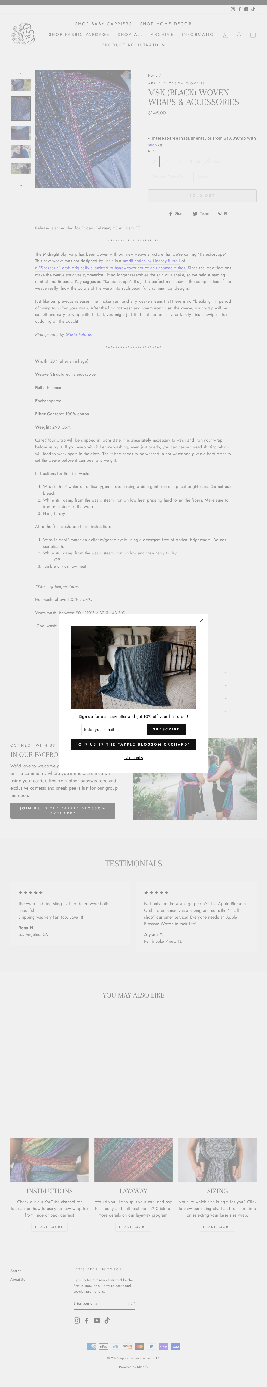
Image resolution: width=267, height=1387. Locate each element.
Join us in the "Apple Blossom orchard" (133, 744)
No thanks (133, 758)
